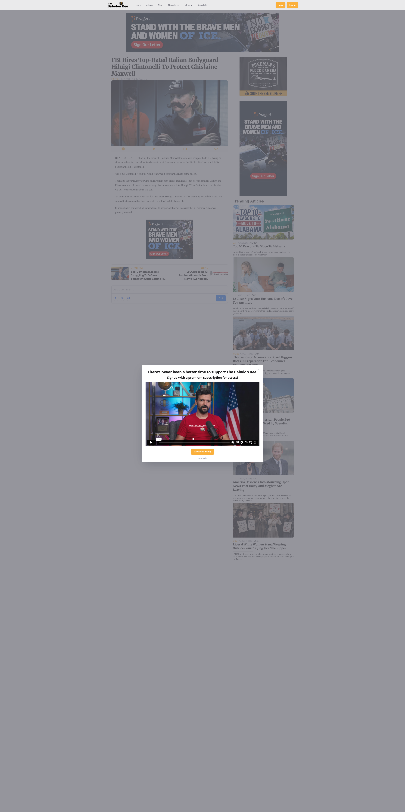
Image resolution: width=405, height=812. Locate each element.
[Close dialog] (258, 369)
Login (292, 4)
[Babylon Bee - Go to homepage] (117, 5)
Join (280, 4)
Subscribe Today (202, 451)
